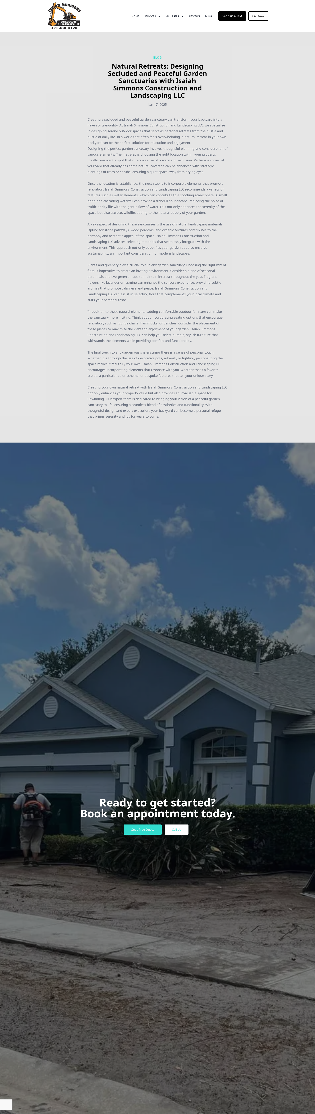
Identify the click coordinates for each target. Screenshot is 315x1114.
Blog (208, 16)
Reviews (194, 16)
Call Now (258, 16)
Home (135, 16)
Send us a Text (232, 16)
